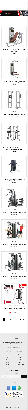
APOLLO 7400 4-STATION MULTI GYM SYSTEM (14, 276)
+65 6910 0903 (14, 346)
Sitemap (20, 367)
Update (24, 376)
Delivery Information (20, 364)
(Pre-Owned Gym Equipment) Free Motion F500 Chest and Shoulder (14, 180)
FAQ (20, 366)
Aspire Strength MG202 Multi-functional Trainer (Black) (14, 309)
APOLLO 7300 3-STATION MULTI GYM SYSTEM (14, 244)
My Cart (20, 357)
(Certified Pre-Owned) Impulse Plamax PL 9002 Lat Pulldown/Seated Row (14, 82)
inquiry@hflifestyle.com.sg (15, 347)
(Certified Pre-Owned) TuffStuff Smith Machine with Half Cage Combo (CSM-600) (14, 148)
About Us (8, 355)
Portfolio (7, 367)
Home (7, 354)
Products (7, 357)
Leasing (7, 364)
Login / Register (20, 354)
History (20, 359)
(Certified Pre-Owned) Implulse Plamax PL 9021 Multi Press (14, 50)
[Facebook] (9, 387)
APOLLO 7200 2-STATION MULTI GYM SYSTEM (14, 212)
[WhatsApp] (19, 387)
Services (7, 362)
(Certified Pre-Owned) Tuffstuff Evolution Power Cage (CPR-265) (14, 115)
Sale (24, 284)
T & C (20, 362)
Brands (7, 359)
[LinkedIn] (14, 387)
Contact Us (7, 366)
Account (20, 355)
